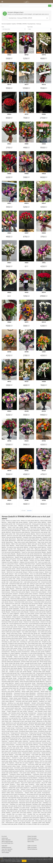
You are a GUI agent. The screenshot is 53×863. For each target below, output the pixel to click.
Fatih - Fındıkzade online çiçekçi (10, 587)
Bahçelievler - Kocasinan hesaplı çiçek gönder (39, 696)
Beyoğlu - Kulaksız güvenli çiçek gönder (16, 736)
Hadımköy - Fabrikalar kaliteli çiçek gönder (34, 741)
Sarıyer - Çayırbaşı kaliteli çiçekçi (22, 563)
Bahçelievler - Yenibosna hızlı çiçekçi (23, 530)
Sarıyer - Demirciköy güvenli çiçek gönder (27, 766)
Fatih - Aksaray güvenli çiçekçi (20, 524)
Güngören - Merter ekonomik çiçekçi (35, 635)
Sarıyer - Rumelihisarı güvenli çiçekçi (23, 731)
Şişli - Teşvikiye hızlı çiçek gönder (29, 670)
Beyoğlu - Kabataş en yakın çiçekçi (15, 612)
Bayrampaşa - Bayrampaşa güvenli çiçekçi (20, 539)
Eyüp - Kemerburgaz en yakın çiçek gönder (39, 739)
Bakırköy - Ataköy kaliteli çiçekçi (43, 520)
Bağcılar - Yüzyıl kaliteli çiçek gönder (35, 754)
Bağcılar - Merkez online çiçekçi (42, 525)
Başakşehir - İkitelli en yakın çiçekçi (22, 608)
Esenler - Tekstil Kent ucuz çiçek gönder (12, 572)
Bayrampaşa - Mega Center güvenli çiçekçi (17, 542)
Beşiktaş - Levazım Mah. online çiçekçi (16, 812)
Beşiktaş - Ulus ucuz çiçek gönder (11, 689)
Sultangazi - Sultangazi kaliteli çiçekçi (40, 656)
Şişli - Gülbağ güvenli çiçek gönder (39, 799)
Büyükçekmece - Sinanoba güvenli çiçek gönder (23, 655)
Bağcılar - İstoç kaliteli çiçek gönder (41, 631)
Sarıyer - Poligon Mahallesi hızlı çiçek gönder (14, 711)
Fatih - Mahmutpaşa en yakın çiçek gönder (13, 822)
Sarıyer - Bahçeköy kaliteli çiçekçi (32, 723)
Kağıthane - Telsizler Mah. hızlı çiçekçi (18, 762)
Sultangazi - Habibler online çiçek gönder (25, 597)
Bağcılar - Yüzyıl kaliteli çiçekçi (17, 754)
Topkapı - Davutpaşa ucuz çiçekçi (10, 565)
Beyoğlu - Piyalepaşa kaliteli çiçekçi (36, 736)
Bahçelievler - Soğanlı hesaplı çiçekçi (11, 698)
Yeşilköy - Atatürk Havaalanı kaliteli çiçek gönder (27, 681)
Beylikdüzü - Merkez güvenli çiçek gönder (30, 550)
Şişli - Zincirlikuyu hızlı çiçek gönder (40, 686)
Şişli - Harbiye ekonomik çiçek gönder (28, 603)
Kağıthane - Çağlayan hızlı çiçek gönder (23, 562)
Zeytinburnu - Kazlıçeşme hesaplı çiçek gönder (15, 716)
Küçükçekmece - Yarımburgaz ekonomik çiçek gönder (31, 794)
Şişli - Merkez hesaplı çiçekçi (44, 661)
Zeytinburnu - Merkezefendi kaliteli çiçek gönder (38, 786)
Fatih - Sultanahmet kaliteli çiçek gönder (16, 583)
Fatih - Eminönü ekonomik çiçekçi (26, 580)
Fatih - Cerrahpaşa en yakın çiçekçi (27, 718)
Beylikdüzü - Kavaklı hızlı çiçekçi (22, 706)
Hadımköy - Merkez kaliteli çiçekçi (24, 691)
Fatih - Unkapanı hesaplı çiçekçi (10, 675)
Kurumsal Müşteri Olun (7, 843)
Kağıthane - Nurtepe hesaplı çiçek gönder (26, 618)
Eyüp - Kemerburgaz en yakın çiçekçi (16, 739)
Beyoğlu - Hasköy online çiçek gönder (17, 605)
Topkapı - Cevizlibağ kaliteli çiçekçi (25, 558)
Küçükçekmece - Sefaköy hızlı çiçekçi (11, 651)
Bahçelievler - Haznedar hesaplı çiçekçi (40, 605)
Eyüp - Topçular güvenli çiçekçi (10, 708)
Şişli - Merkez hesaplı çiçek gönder (11, 663)
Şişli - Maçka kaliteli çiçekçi (41, 630)
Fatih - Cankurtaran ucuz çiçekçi (38, 716)
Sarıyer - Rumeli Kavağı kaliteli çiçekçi (28, 648)
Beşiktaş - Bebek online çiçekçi (14, 544)
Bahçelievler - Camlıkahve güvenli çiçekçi (13, 774)
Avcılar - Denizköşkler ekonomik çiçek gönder (31, 816)
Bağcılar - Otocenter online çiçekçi (37, 751)
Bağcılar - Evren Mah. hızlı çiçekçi (31, 779)
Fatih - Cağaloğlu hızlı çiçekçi (39, 557)
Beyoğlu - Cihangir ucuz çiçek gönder (34, 560)
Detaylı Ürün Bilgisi (6, 850)
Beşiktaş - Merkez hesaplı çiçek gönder (20, 545)
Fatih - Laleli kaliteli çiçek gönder (28, 582)
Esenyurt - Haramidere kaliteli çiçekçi (18, 602)
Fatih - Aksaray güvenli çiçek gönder (38, 524)
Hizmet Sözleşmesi (32, 849)
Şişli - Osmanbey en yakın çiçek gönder (27, 641)
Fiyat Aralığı (30, 26)
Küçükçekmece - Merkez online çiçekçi (28, 626)
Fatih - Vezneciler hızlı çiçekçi (28, 748)
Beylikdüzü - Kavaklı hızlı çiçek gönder (41, 706)
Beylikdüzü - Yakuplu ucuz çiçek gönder (16, 676)
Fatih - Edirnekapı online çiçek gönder (18, 567)
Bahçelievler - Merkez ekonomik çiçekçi (29, 529)
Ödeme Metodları (6, 839)
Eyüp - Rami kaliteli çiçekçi (31, 643)
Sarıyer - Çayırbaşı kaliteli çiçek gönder (41, 563)
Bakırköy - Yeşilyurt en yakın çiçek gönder (20, 683)
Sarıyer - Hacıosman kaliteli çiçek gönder (16, 598)
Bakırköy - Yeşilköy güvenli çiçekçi (11, 680)
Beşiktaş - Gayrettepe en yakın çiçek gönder (17, 590)
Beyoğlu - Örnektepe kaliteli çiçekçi (35, 822)
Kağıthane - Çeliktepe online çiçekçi (22, 615)
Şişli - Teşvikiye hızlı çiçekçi (13, 670)
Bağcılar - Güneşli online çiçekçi (34, 592)
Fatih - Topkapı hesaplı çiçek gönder (42, 673)
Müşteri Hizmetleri (32, 838)
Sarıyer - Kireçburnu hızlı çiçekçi (27, 621)
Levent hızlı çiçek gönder (28, 630)
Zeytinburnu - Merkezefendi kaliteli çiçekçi (13, 786)
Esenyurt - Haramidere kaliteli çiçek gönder (40, 602)
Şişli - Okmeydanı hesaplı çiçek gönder (27, 688)
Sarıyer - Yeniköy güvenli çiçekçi (21, 678)
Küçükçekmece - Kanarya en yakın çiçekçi (39, 713)
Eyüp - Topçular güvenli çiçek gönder (28, 708)
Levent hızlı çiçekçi (16, 630)
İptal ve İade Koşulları (33, 839)
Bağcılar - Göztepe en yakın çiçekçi (42, 777)
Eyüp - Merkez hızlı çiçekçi (23, 577)
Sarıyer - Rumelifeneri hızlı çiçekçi (21, 650)
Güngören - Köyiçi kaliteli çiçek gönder (40, 784)
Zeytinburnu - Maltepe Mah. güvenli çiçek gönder (36, 787)
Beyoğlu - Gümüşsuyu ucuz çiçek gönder (26, 734)
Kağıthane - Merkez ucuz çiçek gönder (24, 613)
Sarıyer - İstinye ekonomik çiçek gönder (12, 729)
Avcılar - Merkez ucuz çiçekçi (9, 520)
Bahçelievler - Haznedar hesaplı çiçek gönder (13, 607)
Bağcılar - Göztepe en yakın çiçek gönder (12, 779)
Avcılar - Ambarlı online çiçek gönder (22, 743)
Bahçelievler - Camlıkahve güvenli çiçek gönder (38, 774)
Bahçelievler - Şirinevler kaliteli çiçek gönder (25, 661)
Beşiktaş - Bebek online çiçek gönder (32, 544)
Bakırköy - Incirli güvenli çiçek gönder (41, 772)
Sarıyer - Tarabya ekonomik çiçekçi (15, 733)
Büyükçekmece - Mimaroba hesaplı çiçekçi (30, 636)
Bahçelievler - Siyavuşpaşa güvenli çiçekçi (17, 694)
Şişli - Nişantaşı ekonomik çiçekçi (15, 640)
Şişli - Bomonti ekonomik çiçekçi (17, 665)
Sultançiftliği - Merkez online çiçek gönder (17, 656)
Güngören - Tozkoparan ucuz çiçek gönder (19, 709)
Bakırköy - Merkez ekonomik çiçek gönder (36, 532)
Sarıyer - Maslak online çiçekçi (10, 633)
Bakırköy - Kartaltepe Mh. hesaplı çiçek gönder (35, 776)
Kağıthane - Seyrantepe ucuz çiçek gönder (26, 653)
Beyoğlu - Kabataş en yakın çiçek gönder (35, 612)
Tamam (24, 860)
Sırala (3, 26)
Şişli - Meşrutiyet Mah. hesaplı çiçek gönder (16, 797)
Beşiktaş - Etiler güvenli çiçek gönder (18, 575)
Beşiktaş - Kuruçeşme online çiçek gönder (12, 547)
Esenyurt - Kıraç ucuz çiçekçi (16, 573)
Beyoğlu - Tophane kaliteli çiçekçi (36, 671)
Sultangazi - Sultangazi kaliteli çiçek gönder (13, 658)
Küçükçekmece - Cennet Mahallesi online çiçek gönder (28, 791)
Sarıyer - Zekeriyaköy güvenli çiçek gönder (13, 685)
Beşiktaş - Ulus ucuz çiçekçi (44, 688)
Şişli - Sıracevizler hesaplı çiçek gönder (26, 801)
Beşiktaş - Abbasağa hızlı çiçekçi (42, 809)
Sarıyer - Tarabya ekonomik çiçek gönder (35, 733)
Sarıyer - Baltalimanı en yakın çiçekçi (41, 721)
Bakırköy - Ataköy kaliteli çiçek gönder (12, 522)
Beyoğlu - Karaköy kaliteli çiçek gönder (16, 620)
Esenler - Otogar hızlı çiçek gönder (25, 570)
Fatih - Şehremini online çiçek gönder (34, 660)
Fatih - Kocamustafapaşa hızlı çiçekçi (15, 623)
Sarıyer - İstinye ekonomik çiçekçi (42, 728)
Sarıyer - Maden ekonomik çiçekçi (33, 729)
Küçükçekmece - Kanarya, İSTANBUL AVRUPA (20, 18)
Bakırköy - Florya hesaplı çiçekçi (42, 744)
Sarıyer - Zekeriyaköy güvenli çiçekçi (41, 683)
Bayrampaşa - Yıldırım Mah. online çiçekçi (19, 540)
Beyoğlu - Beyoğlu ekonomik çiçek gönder (22, 553)
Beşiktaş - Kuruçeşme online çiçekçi (41, 545)
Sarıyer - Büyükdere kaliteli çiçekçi (21, 724)
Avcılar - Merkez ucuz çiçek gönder (25, 520)
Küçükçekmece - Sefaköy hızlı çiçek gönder (33, 651)
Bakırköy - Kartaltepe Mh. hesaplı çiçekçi (12, 776)
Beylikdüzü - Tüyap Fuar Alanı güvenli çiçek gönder (28, 552)
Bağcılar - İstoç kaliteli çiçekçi (24, 631)
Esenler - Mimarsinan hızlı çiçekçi (26, 638)
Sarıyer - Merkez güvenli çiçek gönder (19, 646)
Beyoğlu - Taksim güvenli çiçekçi (26, 668)
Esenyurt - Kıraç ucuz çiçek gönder (33, 573)
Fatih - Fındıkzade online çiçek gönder (29, 587)
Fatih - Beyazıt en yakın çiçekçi (21, 549)
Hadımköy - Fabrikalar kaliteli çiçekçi (12, 741)
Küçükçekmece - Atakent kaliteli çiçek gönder (28, 792)
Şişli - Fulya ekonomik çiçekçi (40, 666)
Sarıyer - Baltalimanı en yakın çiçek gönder (13, 723)
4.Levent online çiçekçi (40, 613)
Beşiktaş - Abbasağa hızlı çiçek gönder (11, 811)
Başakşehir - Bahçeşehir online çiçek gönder (13, 769)
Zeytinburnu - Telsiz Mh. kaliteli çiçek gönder (21, 819)
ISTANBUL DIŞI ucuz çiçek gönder (40, 824)
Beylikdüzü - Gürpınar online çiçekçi (15, 595)
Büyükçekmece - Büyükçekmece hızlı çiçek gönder (21, 555)
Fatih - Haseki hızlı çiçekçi (15, 719)
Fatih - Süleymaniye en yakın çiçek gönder (20, 721)
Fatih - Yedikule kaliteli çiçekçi (35, 676)
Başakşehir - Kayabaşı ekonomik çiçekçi (28, 704)
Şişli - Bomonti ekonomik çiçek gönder (37, 665)
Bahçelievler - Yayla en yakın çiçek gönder (12, 759)
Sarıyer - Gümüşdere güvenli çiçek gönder (20, 767)
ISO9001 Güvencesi (6, 847)
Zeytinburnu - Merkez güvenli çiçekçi (34, 685)
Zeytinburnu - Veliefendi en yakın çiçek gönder (27, 817)
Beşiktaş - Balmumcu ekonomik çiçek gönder (14, 535)
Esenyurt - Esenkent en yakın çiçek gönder (18, 758)
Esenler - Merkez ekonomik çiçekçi (20, 568)
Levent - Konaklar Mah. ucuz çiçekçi (12, 814)
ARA (50, 5)
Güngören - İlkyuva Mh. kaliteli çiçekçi (25, 782)
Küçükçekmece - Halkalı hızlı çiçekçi (27, 600)
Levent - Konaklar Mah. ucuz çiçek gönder (34, 814)
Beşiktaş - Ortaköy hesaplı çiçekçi (32, 547)
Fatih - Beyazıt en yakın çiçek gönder (41, 549)
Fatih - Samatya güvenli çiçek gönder (32, 645)
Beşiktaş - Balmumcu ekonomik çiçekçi (41, 534)
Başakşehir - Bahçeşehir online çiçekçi (41, 767)
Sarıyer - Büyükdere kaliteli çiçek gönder (40, 724)
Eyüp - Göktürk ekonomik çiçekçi (26, 738)
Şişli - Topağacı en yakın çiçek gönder (16, 671)
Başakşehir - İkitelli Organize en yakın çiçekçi (17, 610)
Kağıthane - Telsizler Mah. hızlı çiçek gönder (40, 762)
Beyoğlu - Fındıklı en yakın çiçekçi (21, 585)
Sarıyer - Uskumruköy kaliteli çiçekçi (11, 764)
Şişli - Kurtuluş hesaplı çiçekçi (40, 625)
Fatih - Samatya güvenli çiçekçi (14, 645)
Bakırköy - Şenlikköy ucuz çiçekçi (42, 701)
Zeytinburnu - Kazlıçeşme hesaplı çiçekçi (40, 714)
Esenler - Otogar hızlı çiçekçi (9, 570)
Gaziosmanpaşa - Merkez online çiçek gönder (13, 592)
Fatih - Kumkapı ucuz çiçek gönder (23, 625)
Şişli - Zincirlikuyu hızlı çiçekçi (24, 686)
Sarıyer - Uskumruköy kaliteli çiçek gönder (34, 764)
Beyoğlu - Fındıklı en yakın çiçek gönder (40, 585)
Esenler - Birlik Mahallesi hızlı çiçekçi (27, 806)
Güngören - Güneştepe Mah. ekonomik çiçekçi (24, 781)
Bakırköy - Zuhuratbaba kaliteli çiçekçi (35, 769)
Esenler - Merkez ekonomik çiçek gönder (40, 568)
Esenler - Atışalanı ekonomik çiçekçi (27, 753)
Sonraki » (29, 510)
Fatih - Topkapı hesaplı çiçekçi (24, 673)
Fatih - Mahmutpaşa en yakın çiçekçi (41, 821)
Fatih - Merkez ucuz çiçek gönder (21, 578)
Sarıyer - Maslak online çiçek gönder (27, 633)
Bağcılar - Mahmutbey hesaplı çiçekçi (34, 527)
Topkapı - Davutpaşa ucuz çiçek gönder (30, 565)
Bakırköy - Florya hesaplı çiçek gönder (12, 746)
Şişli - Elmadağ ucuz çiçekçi (36, 567)
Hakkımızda (5, 838)
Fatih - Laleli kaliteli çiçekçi (13, 582)
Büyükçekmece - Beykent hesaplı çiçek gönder (18, 557)
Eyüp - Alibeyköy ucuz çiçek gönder (23, 525)
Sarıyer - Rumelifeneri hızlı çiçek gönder (41, 650)
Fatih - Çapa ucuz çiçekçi (41, 562)
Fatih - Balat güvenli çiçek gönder (21, 534)
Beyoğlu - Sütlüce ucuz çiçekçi (31, 658)
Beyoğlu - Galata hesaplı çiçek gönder (24, 756)
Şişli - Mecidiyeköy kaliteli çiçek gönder (16, 635)
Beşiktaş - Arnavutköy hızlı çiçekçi (37, 575)
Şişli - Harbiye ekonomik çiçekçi (10, 603)
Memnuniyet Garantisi (7, 841)
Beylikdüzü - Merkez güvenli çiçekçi (10, 550)
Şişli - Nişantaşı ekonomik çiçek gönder (36, 640)
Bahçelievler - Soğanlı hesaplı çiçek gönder (33, 698)
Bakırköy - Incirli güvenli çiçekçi (22, 772)
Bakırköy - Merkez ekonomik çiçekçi (15, 532)
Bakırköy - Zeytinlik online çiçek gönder (24, 796)
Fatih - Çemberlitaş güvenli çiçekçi (32, 759)
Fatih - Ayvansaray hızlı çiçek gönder (31, 749)
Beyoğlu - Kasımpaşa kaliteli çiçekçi (36, 620)
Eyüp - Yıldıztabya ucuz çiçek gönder (15, 804)
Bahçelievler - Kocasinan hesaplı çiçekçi (16, 696)
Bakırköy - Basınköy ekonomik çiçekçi (34, 746)
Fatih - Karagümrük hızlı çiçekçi (39, 578)
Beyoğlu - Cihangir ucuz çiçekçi (14, 560)
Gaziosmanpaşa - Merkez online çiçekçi (40, 590)
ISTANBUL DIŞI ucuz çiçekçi (25, 824)
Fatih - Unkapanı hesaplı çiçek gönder (27, 675)
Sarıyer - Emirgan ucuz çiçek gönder (29, 726)
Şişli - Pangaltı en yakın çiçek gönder (15, 643)
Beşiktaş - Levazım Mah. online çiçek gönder (39, 812)
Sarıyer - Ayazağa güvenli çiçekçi (28, 663)
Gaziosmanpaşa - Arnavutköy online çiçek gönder (19, 744)
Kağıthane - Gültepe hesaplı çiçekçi (15, 617)
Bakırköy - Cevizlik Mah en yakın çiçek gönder (28, 699)
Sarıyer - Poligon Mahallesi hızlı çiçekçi (41, 709)
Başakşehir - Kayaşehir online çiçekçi (25, 537)
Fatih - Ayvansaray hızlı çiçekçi (14, 749)
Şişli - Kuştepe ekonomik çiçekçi (36, 797)
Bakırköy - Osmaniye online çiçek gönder (21, 701)
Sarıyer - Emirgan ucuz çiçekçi (10, 726)
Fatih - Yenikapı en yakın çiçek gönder (18, 751)
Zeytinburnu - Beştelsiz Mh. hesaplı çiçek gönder (18, 821)
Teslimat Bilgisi (5, 852)
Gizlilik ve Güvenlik (32, 847)
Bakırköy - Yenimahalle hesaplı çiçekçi (29, 771)
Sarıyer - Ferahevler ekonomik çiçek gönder (22, 728)
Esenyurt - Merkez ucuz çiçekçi (31, 572)
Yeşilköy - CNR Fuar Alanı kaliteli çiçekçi (23, 761)
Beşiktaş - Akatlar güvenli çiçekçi (32, 522)
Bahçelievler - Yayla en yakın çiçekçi (41, 758)
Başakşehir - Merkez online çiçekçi (35, 535)
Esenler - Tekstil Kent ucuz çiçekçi (42, 570)
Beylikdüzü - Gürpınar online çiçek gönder (34, 595)
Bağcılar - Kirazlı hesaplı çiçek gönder (23, 777)
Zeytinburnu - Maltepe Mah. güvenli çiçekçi (12, 787)
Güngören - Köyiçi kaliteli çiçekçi (19, 784)
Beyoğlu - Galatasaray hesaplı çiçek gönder (22, 588)
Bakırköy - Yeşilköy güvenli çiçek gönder (30, 680)
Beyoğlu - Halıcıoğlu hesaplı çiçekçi (37, 598)
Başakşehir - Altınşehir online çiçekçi (34, 703)
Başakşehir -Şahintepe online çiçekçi (35, 804)
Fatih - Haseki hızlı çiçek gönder (31, 719)
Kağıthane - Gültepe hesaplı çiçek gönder (34, 617)
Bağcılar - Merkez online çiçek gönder (12, 527)
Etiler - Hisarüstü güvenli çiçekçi (34, 607)
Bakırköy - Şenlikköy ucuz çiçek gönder (12, 703)
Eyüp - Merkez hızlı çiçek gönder (39, 577)
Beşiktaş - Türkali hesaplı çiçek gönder (24, 809)
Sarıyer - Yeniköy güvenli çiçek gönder (41, 678)
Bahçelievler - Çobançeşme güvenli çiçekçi (17, 693)
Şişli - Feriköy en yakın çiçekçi (34, 583)
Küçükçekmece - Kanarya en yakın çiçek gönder (15, 714)
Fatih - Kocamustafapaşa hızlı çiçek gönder (36, 623)
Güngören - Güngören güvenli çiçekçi (22, 593)
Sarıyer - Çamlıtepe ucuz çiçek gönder (36, 807)
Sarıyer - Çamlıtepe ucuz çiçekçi (17, 807)
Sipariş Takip (31, 841)
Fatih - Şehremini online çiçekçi (16, 660)
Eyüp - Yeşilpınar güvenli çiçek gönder (27, 789)
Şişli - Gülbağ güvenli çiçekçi (22, 799)
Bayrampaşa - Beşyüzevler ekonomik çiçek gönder (24, 802)
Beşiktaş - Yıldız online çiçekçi (29, 811)
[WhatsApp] (50, 688)
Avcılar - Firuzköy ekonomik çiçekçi (31, 689)
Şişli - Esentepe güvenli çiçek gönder (23, 666)
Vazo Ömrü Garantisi (7, 849)
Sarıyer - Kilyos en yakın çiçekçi (38, 646)
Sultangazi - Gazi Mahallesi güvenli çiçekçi (39, 711)
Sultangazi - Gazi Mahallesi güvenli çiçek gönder (15, 713)
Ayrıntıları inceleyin (16, 860)
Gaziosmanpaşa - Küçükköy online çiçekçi (24, 628)
